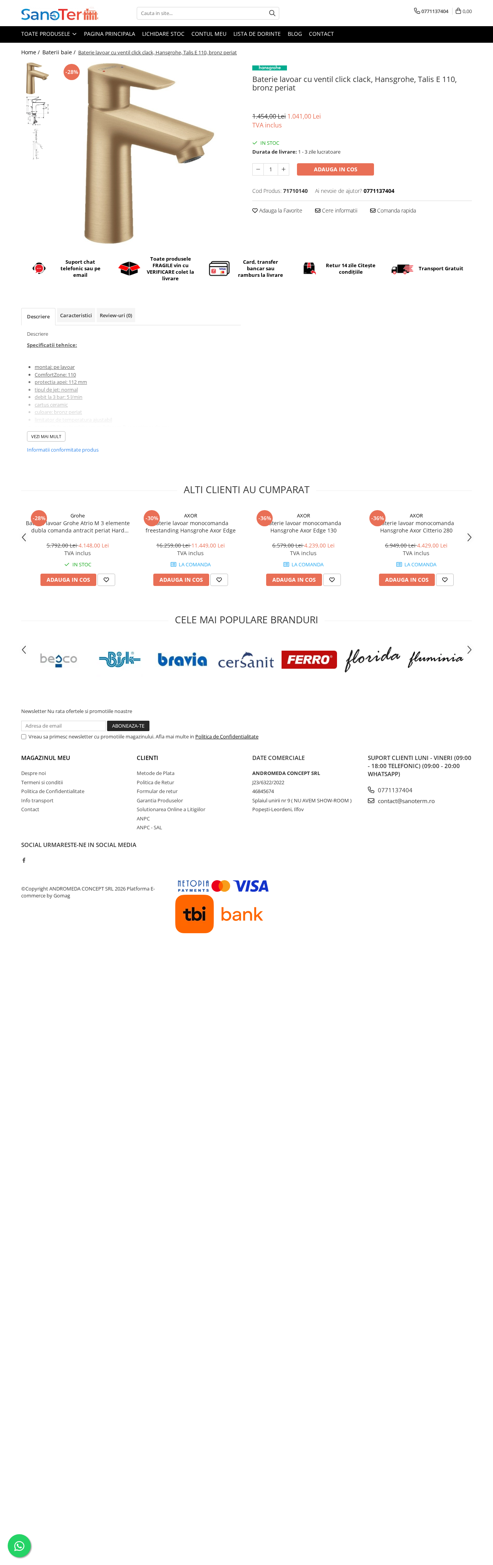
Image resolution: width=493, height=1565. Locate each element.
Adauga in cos (335, 169)
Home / (31, 52)
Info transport (37, 800)
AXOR (190, 515)
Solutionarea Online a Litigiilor (171, 809)
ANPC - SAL (149, 827)
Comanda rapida (396, 210)
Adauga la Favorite (280, 210)
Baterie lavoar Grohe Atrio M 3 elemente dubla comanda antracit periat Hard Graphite (78, 526)
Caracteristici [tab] (76, 315)
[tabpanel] (149, 153)
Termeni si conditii (42, 782)
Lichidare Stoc (163, 33)
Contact (321, 33)
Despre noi (33, 773)
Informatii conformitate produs (63, 449)
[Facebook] (23, 860)
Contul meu (208, 33)
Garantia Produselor (160, 800)
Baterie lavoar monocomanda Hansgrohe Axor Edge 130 (303, 526)
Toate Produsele (46, 33)
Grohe (77, 515)
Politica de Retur (155, 782)
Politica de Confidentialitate (226, 736)
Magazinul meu (45, 758)
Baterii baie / (59, 52)
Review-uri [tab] (116, 315)
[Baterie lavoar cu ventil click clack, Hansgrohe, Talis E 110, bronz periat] (149, 153)
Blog (295, 33)
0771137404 (394, 790)
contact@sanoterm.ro (405, 801)
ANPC (143, 818)
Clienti (147, 758)
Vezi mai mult (46, 436)
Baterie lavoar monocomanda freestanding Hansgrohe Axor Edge (191, 526)
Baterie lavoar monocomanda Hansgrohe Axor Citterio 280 (416, 526)
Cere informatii (338, 210)
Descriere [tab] (38, 316)
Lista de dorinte (257, 33)
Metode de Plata (155, 773)
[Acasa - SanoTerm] (59, 13)
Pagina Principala (109, 33)
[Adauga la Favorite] (106, 580)
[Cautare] (272, 13)
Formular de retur (157, 791)
